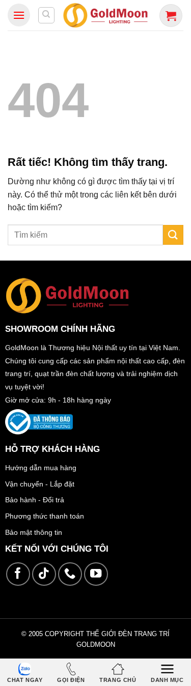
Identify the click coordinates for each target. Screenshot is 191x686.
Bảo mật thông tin (33, 532)
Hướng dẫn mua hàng (40, 468)
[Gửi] (173, 235)
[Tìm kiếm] (46, 15)
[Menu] (19, 15)
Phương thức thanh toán (44, 516)
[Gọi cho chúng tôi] (70, 574)
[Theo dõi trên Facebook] (18, 574)
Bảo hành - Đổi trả (34, 500)
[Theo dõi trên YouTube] (96, 574)
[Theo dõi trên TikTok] (44, 574)
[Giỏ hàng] (170, 15)
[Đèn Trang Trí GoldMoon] (106, 15)
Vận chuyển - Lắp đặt (39, 484)
